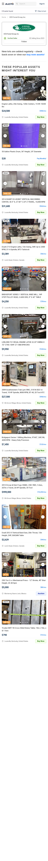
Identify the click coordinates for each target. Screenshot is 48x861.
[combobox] (27, 3)
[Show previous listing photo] (5, 88)
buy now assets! (36, 54)
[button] (43, 78)
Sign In (42, 4)
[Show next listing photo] (43, 88)
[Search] (17, 3)
